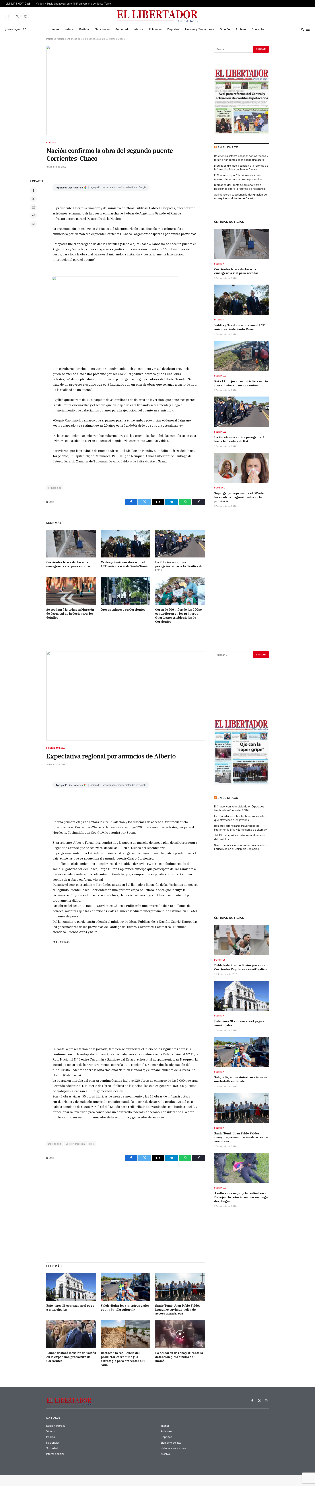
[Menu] (308, 29)
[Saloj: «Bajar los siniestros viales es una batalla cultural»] (126, 1287)
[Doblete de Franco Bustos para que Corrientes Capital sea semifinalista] (241, 940)
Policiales (155, 29)
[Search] (302, 29)
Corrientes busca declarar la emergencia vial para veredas (68, 564)
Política (84, 29)
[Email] (33, 207)
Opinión (225, 29)
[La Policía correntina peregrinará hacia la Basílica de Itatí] (180, 543)
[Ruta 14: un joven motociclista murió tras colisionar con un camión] (241, 356)
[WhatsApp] (33, 223)
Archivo (241, 29)
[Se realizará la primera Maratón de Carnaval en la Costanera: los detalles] (71, 591)
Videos (69, 29)
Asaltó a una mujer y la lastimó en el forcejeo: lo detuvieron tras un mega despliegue (241, 1197)
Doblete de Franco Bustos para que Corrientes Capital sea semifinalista (241, 967)
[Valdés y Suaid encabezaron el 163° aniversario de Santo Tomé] (126, 543)
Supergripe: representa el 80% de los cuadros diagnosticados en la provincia (239, 497)
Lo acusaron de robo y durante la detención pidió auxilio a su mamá (179, 1357)
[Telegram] (33, 215)
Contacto (258, 29)
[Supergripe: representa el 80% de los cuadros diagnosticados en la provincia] (241, 468)
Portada (50, 39)
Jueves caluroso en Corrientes (123, 609)
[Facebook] (33, 190)
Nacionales (102, 29)
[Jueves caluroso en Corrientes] (126, 591)
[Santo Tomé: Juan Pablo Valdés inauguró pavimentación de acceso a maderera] (180, 1287)
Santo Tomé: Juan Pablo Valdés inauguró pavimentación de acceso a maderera (177, 1309)
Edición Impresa (55, 748)
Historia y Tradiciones (199, 29)
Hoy (91, 1143)
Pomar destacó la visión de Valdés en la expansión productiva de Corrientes (71, 1357)
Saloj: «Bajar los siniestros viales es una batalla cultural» (125, 1307)
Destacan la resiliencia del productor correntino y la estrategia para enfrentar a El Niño (123, 1359)
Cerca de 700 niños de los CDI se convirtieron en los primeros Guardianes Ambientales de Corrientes (178, 615)
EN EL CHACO (227, 147)
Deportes (173, 29)
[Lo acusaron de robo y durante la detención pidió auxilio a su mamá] (180, 1334)
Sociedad (121, 29)
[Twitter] (33, 198)
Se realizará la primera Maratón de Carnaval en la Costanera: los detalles (70, 613)
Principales (54, 487)
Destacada (54, 1143)
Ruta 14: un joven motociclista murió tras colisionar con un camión (241, 383)
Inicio (55, 29)
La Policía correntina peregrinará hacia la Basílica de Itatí (178, 566)
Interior (138, 29)
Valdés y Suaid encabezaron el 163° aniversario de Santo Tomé (73, 3)
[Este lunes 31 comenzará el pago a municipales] (71, 1287)
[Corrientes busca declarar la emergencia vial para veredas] (71, 543)
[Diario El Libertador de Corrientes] (157, 16)
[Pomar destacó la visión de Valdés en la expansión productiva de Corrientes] (71, 1334)
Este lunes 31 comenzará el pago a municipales (70, 1307)
